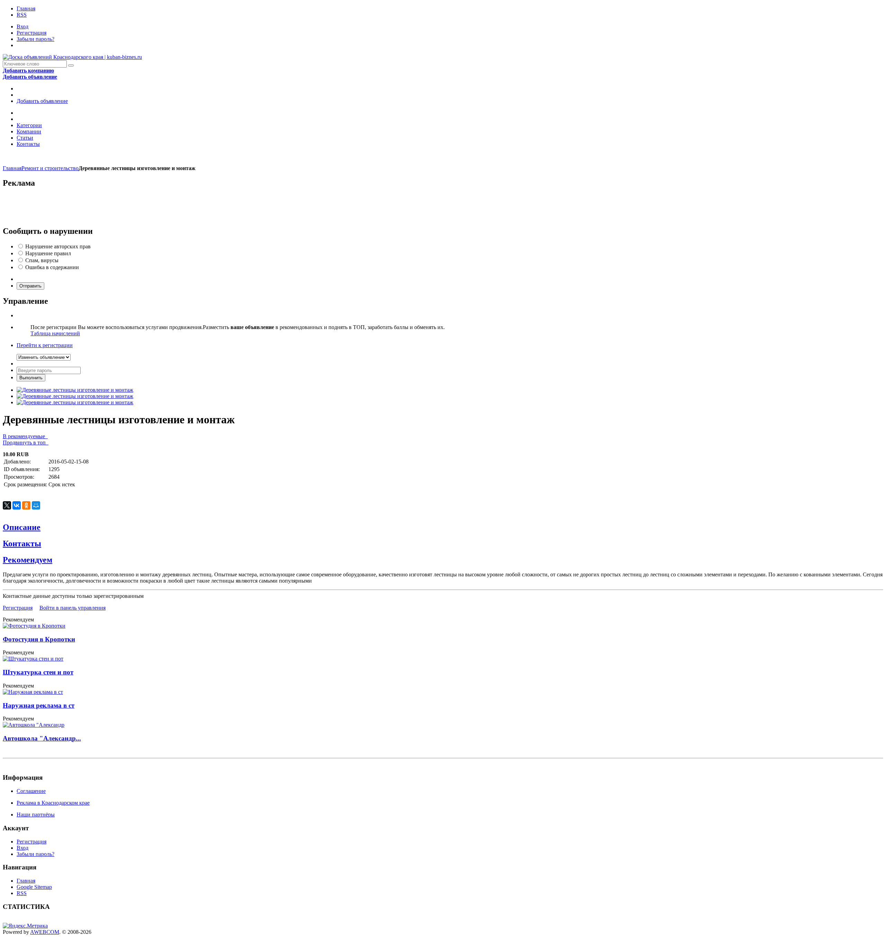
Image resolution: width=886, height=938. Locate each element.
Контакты (28, 144)
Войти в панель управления (72, 608)
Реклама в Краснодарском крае (53, 803)
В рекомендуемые (25, 436)
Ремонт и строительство (50, 168)
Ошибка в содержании (52, 267)
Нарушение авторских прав (58, 246)
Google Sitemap (34, 887)
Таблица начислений (55, 333)
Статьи (25, 138)
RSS (22, 15)
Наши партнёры (36, 814)
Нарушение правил (48, 253)
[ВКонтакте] (16, 505)
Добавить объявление (42, 101)
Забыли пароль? (35, 39)
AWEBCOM (44, 932)
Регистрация (31, 33)
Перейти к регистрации (45, 345)
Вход (22, 26)
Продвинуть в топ (25, 442)
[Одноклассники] (26, 505)
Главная (26, 8)
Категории (29, 125)
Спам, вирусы (41, 260)
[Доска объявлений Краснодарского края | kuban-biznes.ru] (72, 57)
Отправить (30, 286)
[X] (7, 505)
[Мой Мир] (36, 505)
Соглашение (31, 791)
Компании (29, 131)
